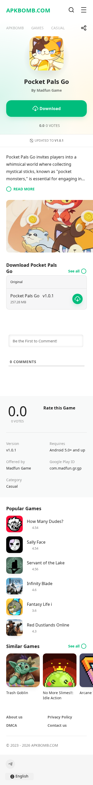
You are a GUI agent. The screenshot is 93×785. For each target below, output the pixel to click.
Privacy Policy (60, 717)
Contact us (57, 725)
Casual (12, 486)
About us (14, 717)
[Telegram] (10, 764)
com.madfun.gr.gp (66, 468)
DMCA (11, 725)
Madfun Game (18, 468)
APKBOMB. (28, 10)
